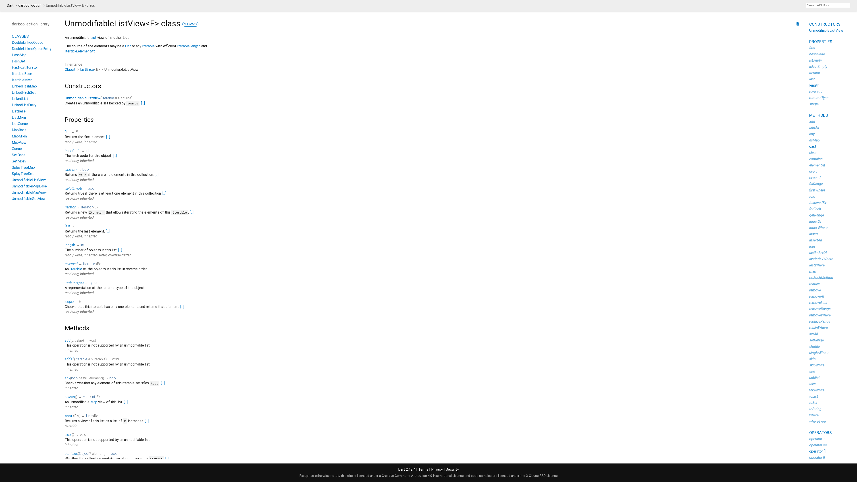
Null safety (190, 24)
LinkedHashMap (24, 86)
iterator (70, 207)
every (813, 171)
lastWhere (817, 265)
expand (815, 178)
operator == (818, 445)
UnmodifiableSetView (29, 199)
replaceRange (819, 321)
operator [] (817, 451)
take (812, 384)
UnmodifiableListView (29, 180)
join (812, 246)
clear (68, 434)
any (67, 378)
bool (85, 169)
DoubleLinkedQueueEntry (32, 49)
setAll (813, 334)
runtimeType (74, 282)
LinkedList (20, 99)
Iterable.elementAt (80, 51)
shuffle (814, 346)
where (814, 415)
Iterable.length (188, 46)
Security (452, 469)
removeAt (816, 296)
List (93, 37)
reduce (814, 284)
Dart (10, 5)
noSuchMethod (821, 278)
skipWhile (816, 365)
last (67, 226)
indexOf (815, 221)
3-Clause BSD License (542, 476)
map (812, 271)
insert (813, 234)
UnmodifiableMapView (29, 192)
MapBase (19, 130)
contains (71, 453)
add (68, 340)
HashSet (18, 61)
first (68, 132)
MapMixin (19, 136)
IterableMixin (22, 80)
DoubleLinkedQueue (27, 42)
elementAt (817, 165)
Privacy (437, 469)
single (69, 301)
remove (815, 290)
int (87, 151)
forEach (815, 209)
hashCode (72, 151)
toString (815, 409)
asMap (70, 397)
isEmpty (71, 169)
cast (68, 416)
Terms (423, 469)
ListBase (19, 111)
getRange (816, 215)
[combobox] (828, 5)
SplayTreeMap (23, 167)
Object (70, 69)
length (70, 245)
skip (812, 359)
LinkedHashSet (24, 92)
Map (86, 397)
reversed (71, 264)
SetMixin (19, 161)
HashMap (19, 55)
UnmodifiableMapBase (29, 186)
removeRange (820, 309)
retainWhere (818, 328)
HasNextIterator (25, 67)
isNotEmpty (74, 188)
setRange (816, 340)
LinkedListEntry (24, 105)
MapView (19, 142)
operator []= (818, 457)
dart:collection (29, 5)
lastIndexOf (818, 253)
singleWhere (818, 353)
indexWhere (818, 228)
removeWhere (820, 315)
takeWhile (816, 390)
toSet (813, 403)
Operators (820, 432)
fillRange (816, 184)
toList (813, 396)
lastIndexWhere (821, 259)
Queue (17, 149)
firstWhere (817, 190)
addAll (69, 359)
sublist (814, 378)
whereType (817, 421)
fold (812, 196)
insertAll (815, 240)
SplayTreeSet (23, 174)
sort (812, 371)
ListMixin (19, 117)
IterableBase (22, 74)
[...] (143, 103)
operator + (817, 439)
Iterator (87, 207)
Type (93, 282)
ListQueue (20, 124)
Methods (818, 115)
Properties (820, 41)
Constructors (824, 24)
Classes (20, 36)
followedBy (817, 203)
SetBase (18, 155)
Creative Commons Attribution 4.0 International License (423, 476)
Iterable (148, 46)
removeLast (818, 303)
